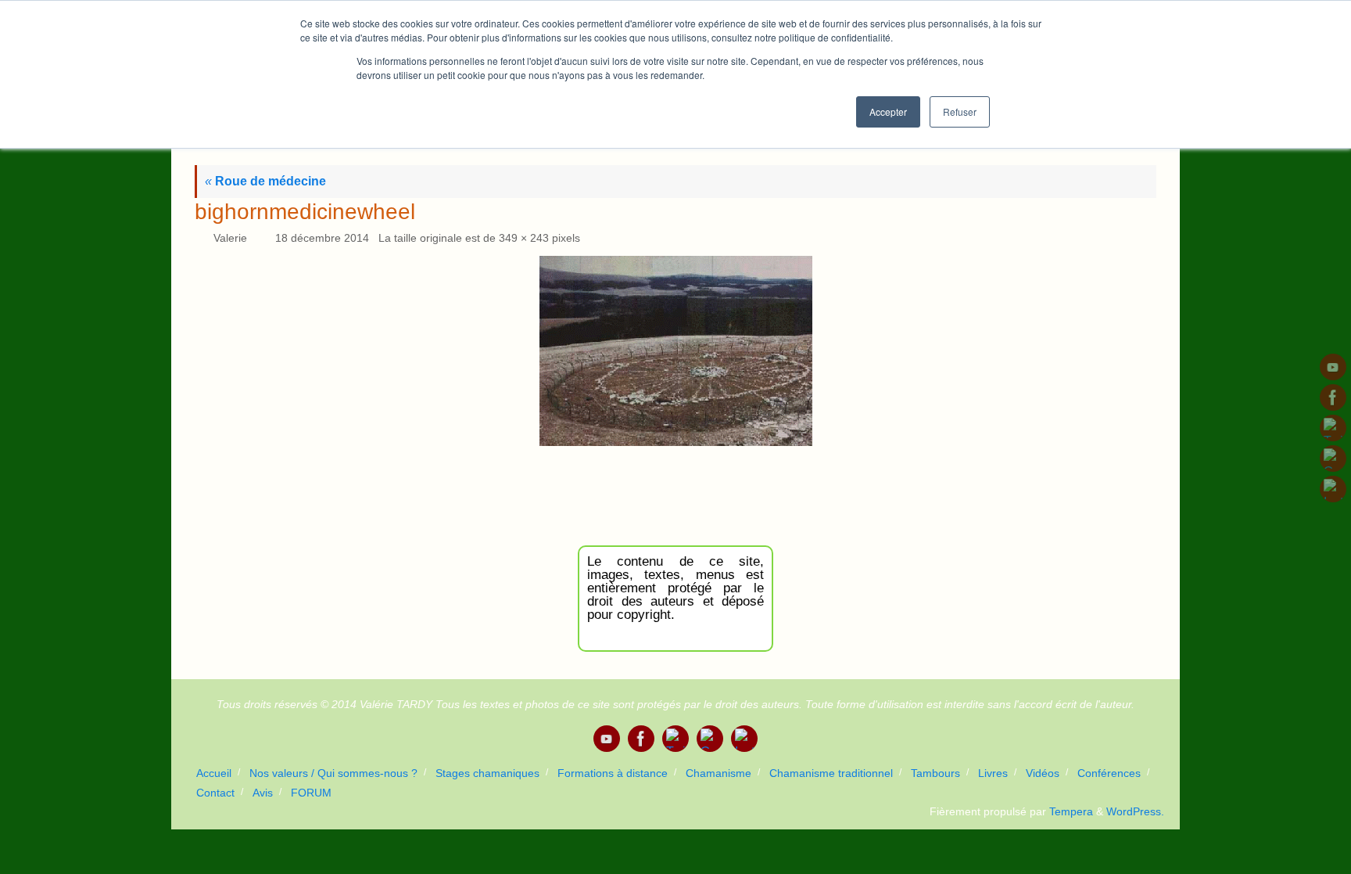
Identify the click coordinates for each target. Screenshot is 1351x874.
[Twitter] (1333, 428)
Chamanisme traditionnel (831, 773)
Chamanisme (718, 773)
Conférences (1109, 773)
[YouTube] (1333, 367)
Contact (215, 792)
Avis (263, 792)
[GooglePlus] (1333, 458)
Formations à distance (612, 773)
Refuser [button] (960, 111)
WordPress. (1135, 811)
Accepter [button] (888, 111)
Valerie (230, 238)
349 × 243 (524, 238)
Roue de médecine (265, 181)
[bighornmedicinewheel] (675, 351)
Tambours (935, 773)
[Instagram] (1333, 489)
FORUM (311, 792)
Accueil (213, 773)
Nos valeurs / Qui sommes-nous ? (333, 773)
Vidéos (1042, 773)
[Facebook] (1333, 397)
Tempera (1071, 811)
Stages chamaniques (487, 773)
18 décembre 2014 (322, 238)
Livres (993, 773)
